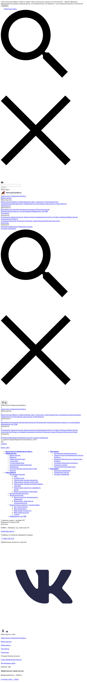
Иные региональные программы (25, 491)
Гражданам (54, 469)
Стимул (16, 514)
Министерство (6, 202)
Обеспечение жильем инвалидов (26, 480)
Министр (15, 202)
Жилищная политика (9, 209)
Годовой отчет (19, 478)
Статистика (39, 202)
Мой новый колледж (21, 512)
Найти (4, 187)
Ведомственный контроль (26, 209)
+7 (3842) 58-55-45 (7, 538)
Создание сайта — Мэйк (10, 679)
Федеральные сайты (8, 663)
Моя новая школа (20, 509)
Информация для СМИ (39, 211)
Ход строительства (20, 507)
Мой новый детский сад (22, 511)
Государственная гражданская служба (46, 204)
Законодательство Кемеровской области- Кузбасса (42, 217)
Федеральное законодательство (12, 217)
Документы (54, 451)
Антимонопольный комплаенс (12, 204)
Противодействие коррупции (49, 221)
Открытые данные (32, 221)
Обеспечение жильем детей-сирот (26, 482)
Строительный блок (51, 202)
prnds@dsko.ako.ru (7, 531)
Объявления (28, 204)
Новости (63, 204)
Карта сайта (5, 447)
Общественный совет (27, 202)
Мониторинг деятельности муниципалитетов (23, 502)
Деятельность (10, 472)
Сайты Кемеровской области (11, 659)
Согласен (5, 6)
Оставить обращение (8, 228)
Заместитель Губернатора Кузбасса (13, 409)
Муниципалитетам (42, 209)
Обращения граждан (25, 227)
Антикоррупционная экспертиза (13, 221)
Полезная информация (9, 227)
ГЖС (16, 476)
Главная (4, 444)
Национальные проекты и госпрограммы (16, 211)
